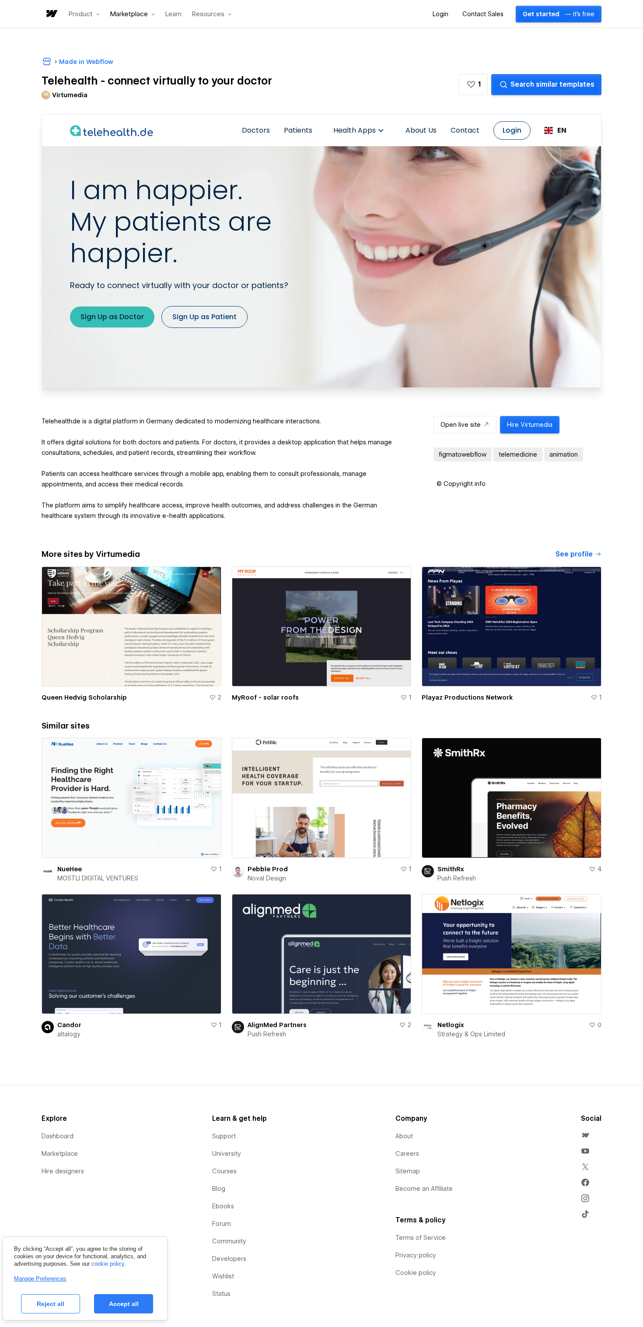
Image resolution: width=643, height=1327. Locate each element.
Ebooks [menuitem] (223, 1206)
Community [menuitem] (229, 1241)
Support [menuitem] (224, 1136)
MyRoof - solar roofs (265, 697)
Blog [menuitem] (218, 1188)
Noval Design (267, 878)
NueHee (69, 869)
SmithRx (450, 869)
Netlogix (450, 1024)
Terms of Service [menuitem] (420, 1237)
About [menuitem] (404, 1136)
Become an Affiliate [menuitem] (424, 1188)
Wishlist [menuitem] (223, 1276)
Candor (69, 1024)
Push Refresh (456, 878)
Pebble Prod (268, 869)
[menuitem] (585, 1135)
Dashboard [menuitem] (57, 1136)
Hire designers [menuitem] (63, 1171)
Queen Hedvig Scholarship (84, 697)
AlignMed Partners (277, 1024)
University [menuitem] (226, 1153)
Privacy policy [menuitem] (415, 1255)
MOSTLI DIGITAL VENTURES (97, 878)
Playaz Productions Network (467, 697)
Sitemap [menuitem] (407, 1171)
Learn (173, 14)
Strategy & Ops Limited (471, 1034)
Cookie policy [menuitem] (415, 1272)
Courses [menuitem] (224, 1171)
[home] (51, 14)
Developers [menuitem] (229, 1258)
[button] (84, 14)
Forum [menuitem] (221, 1223)
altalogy (68, 1034)
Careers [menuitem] (407, 1153)
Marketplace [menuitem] (60, 1153)
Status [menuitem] (221, 1293)
